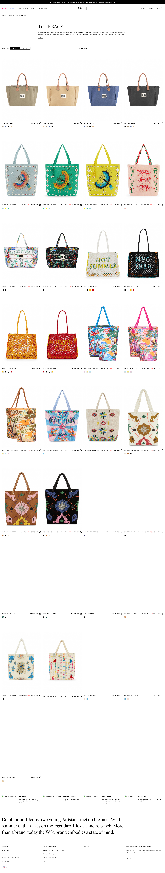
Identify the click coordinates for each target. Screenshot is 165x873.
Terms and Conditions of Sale (54, 850)
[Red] (93, 290)
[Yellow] (5, 208)
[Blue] (5, 126)
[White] (3, 290)
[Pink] (125, 208)
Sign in (151, 8)
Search (143, 8)
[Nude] (125, 617)
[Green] (8, 208)
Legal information (49, 857)
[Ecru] (11, 126)
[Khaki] (3, 126)
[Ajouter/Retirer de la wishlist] (37, 117)
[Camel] (128, 453)
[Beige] (84, 699)
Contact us (6, 854)
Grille (15, 48)
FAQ (44, 861)
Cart (160, 8)
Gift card (5, 850)
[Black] (8, 126)
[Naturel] (3, 780)
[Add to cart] (40, 123)
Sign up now (130, 858)
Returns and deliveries (10, 857)
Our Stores (6, 861)
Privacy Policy (48, 854)
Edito (25, 48)
